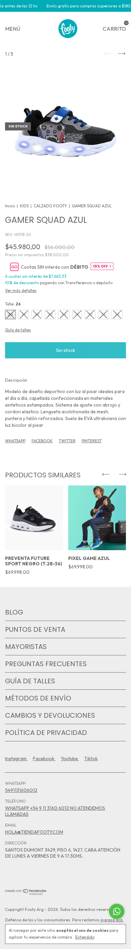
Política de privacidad (46, 732)
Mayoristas (26, 646)
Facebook (42, 440)
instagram (16, 758)
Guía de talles (30, 681)
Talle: (13, 303)
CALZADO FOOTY (50, 205)
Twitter (67, 440)
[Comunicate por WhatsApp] (116, 911)
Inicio (10, 205)
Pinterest (92, 440)
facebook (44, 758)
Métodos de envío (38, 698)
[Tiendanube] (26, 893)
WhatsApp (15, 440)
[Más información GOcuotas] (102, 267)
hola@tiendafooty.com (34, 832)
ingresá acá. (112, 919)
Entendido (84, 937)
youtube (70, 758)
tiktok (91, 758)
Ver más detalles (21, 290)
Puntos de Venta (35, 629)
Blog (14, 612)
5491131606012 (21, 790)
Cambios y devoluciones (50, 715)
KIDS (24, 205)
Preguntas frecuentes (46, 664)
